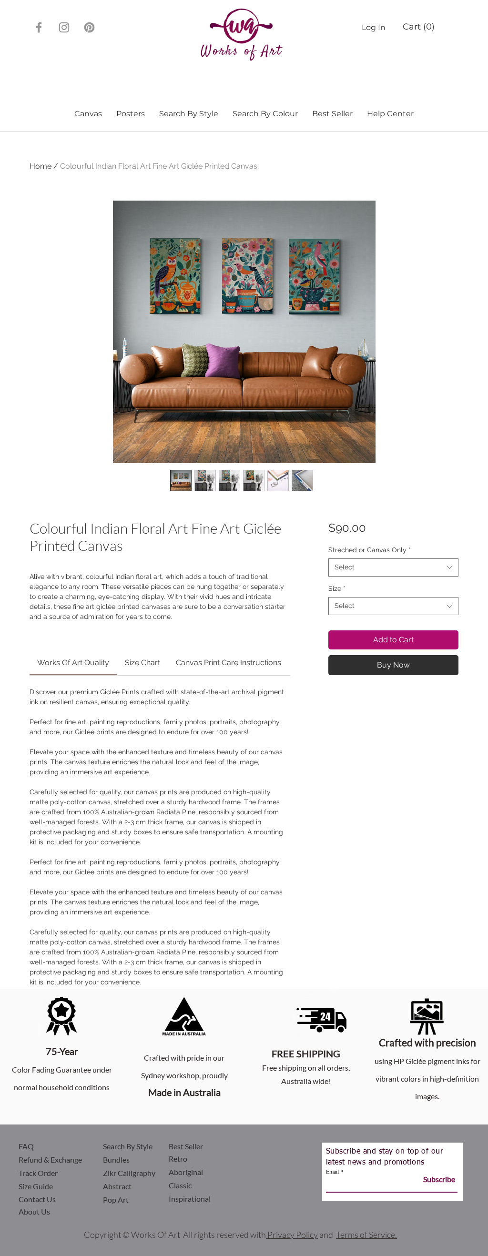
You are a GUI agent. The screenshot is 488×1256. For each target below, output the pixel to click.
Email (332, 1171)
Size (337, 588)
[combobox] (393, 567)
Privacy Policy (292, 1234)
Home (40, 166)
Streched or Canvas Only (369, 550)
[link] (73, 662)
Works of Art (241, 51)
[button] (418, 26)
